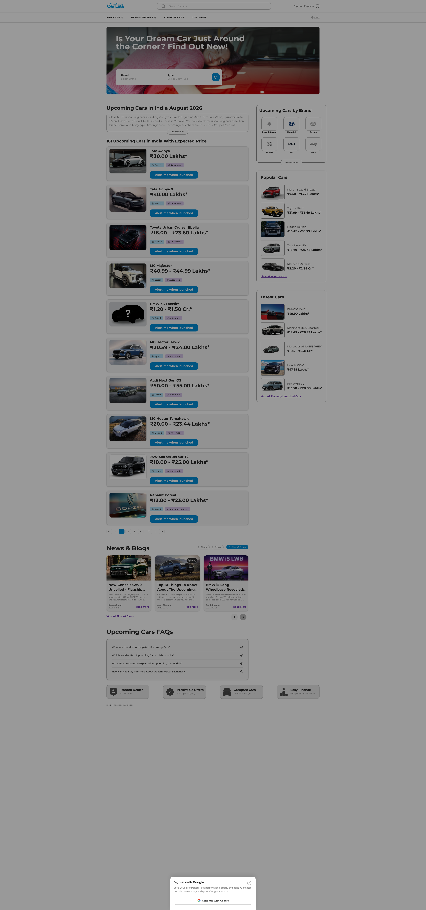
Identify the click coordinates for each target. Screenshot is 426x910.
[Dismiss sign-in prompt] (213, 455)
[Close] (249, 883)
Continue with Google (215, 900)
